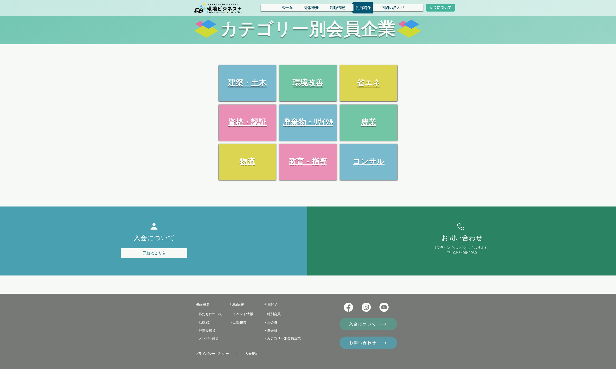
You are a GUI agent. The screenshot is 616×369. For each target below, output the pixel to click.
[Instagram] (366, 307)
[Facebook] (348, 307)
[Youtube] (384, 307)
